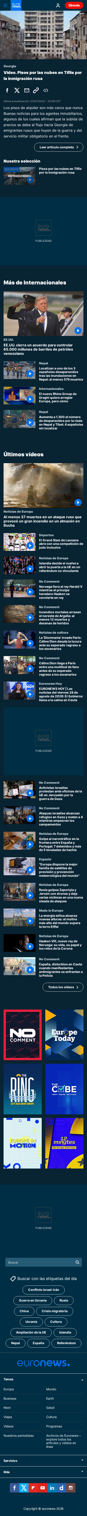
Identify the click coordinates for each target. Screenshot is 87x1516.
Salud (50, 1407)
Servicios (10, 1460)
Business (10, 1398)
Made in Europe (51, 910)
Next (7, 1407)
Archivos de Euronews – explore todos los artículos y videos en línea (63, 1440)
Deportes (46, 535)
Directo (74, 5)
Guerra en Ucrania (33, 1300)
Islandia (65, 1332)
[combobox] (43, 1262)
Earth (50, 1398)
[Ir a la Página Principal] (16, 5)
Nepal (43, 363)
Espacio (45, 859)
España (38, 1343)
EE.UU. (9, 339)
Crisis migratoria (55, 1311)
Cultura (56, 1322)
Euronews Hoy (50, 683)
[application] (43, 35)
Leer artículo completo (57, 147)
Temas (8, 1379)
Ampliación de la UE (31, 1332)
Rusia (64, 1300)
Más (7, 1472)
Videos (8, 1426)
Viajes (8, 1417)
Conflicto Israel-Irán (43, 1290)
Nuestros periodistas (19, 1435)
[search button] (77, 1262)
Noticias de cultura (53, 632)
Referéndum (66, 1343)
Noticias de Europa (18, 511)
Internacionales (51, 388)
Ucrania (31, 1322)
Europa (9, 1389)
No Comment (49, 581)
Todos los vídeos (61, 987)
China (24, 1311)
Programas (54, 1426)
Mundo (51, 1389)
